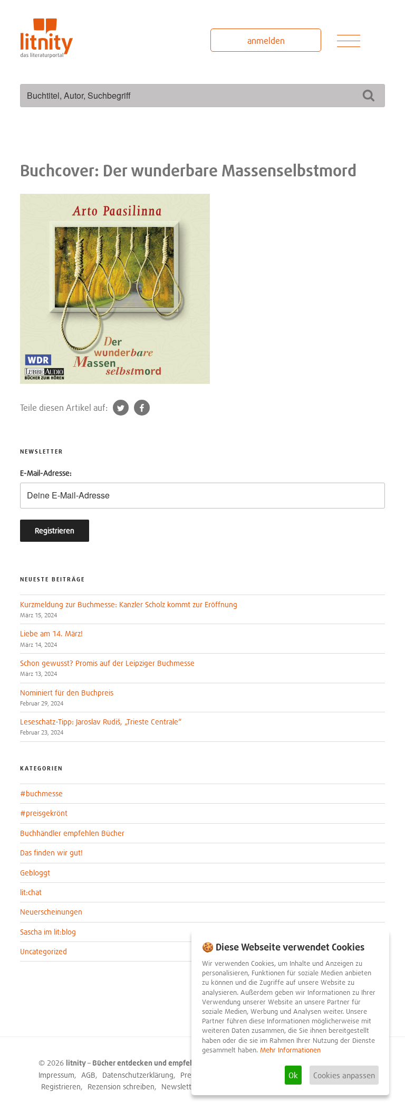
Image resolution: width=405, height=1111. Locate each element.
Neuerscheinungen (51, 911)
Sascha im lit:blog (48, 931)
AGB (88, 1074)
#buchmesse (41, 793)
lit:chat (31, 892)
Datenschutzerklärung (137, 1074)
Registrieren (61, 1086)
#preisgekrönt (44, 812)
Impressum (56, 1074)
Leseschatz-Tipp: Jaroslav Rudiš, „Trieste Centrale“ (100, 721)
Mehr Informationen (290, 1050)
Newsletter (179, 1086)
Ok (293, 1075)
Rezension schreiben (121, 1086)
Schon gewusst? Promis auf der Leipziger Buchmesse (107, 662)
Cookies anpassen (344, 1075)
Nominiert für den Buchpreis (66, 692)
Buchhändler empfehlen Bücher (72, 832)
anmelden (266, 40)
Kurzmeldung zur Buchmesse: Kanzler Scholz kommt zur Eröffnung (128, 604)
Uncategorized (43, 951)
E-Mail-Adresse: (46, 472)
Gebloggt (35, 872)
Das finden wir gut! (51, 852)
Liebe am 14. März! (51, 633)
